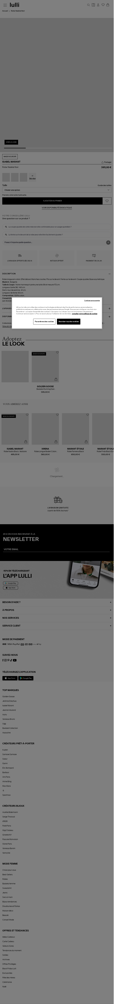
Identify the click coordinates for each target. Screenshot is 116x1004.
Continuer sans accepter (92, 300)
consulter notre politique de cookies (84, 314)
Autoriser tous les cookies (69, 321)
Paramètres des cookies (44, 321)
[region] (57, 313)
